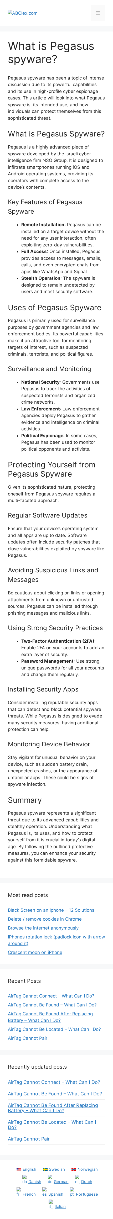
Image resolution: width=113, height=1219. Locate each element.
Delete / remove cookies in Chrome (45, 919)
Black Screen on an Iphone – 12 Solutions (51, 910)
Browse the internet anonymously (43, 928)
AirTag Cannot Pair (27, 1038)
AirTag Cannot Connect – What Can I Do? (51, 996)
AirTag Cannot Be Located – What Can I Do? (54, 1029)
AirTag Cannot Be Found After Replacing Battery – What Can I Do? (53, 1107)
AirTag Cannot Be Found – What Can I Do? (52, 1004)
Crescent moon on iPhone (35, 952)
